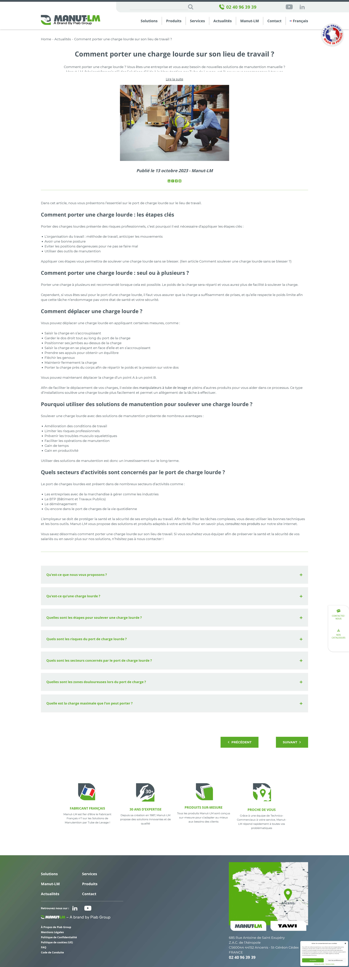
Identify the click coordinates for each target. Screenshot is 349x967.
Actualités (222, 21)
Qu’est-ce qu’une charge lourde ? (73, 596)
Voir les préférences (335, 960)
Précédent (241, 742)
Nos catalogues (338, 636)
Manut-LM (50, 883)
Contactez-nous (338, 617)
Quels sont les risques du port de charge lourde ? (86, 639)
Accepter (313, 960)
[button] (345, 943)
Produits (173, 21)
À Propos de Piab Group (56, 927)
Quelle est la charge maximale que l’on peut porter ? (89, 703)
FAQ (43, 947)
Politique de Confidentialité (59, 937)
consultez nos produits (242, 524)
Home (46, 39)
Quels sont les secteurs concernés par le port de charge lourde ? (99, 660)
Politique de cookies (319, 964)
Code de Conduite (52, 952)
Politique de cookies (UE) (57, 942)
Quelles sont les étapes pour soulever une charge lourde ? (94, 617)
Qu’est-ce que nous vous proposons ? (76, 574)
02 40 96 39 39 (241, 7)
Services (89, 873)
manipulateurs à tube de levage (162, 387)
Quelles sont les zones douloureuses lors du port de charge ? (96, 682)
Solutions (149, 21)
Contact (274, 21)
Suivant (290, 742)
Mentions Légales (329, 964)
